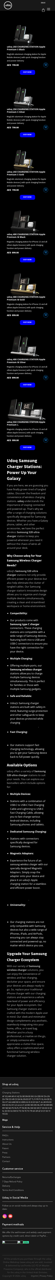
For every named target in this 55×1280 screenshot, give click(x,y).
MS (35, 1105)
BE (24, 1096)
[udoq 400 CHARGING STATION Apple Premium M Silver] (27, 346)
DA (18, 1099)
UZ (39, 1111)
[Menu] (48, 9)
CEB (39, 1096)
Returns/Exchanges (11, 1177)
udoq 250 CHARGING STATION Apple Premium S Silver (26, 110)
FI (35, 1099)
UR (36, 1111)
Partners (6, 1157)
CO (10, 1099)
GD (35, 1108)
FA (15, 1108)
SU (11, 1111)
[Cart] (43, 10)
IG (32, 1102)
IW (17, 1102)
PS (13, 1108)
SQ (6, 1096)
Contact (6, 1161)
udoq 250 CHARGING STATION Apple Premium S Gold (26, 173)
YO (3, 1114)
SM (31, 1108)
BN (26, 1096)
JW (44, 1102)
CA (35, 1096)
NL (21, 1099)
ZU (6, 1114)
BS (29, 1096)
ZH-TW (5, 1099)
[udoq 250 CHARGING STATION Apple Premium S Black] (27, 34)
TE (25, 1111)
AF (3, 1096)
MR (47, 1105)
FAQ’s (5, 1135)
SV (17, 1111)
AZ (18, 1096)
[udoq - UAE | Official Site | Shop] (19, 5)
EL (51, 1099)
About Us (6, 1144)
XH (47, 1111)
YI (49, 1111)
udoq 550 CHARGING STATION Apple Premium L (26, 423)
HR (13, 1099)
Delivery (6, 1186)
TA (23, 1111)
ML (38, 1105)
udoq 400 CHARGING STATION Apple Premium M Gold (26, 298)
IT (39, 1102)
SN (43, 1108)
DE (48, 1099)
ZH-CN (47, 1096)
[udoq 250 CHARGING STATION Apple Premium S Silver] (27, 96)
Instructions (7, 1139)
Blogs (5, 1120)
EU (21, 1096)
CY (44, 1111)
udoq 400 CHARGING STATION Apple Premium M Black (26, 235)
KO (7, 1105)
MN (50, 1105)
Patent (5, 1148)
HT (6, 1102)
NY (42, 1096)
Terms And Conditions (13, 1190)
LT (23, 1105)
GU (3, 1102)
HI (19, 1102)
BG (32, 1096)
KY (13, 1105)
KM (3, 1105)
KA (45, 1099)
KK (50, 1102)
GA (36, 1102)
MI (45, 1105)
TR (31, 1111)
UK (34, 1111)
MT (41, 1105)
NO (9, 1108)
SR (38, 1108)
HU (27, 1102)
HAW (13, 1102)
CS (16, 1099)
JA (41, 1102)
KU (10, 1105)
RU (29, 1108)
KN (47, 1102)
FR (37, 1099)
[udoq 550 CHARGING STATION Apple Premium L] (27, 409)
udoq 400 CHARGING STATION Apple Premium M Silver (26, 361)
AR (44, 3)
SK (51, 1108)
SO (6, 1111)
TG (20, 1111)
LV (21, 1105)
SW (14, 1111)
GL (42, 1099)
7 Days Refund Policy (12, 1181)
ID (34, 1102)
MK (28, 1105)
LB (26, 1105)
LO (16, 1105)
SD (46, 1108)
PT (20, 1108)
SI (48, 1108)
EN (42, 3)
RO (26, 1108)
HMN (23, 1102)
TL (33, 1099)
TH (28, 1111)
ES (9, 1111)
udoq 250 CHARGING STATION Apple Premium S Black (26, 48)
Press (4, 1152)
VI (41, 1111)
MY (3, 1108)
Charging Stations (11, 1092)
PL (18, 1108)
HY (15, 1096)
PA (23, 1108)
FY (40, 1099)
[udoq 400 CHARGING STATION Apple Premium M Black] (27, 221)
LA (18, 1105)
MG (32, 1105)
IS (29, 1102)
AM (9, 1096)
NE (7, 1108)
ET (30, 1099)
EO (27, 1099)
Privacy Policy (46, 1276)
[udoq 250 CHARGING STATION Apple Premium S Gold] (27, 159)
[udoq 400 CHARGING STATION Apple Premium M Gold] (27, 284)
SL (3, 1111)
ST (40, 1108)
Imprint (34, 1276)
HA (9, 1102)
